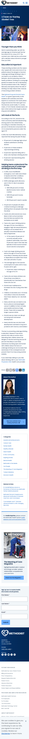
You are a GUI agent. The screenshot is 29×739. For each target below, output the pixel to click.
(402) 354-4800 (6, 649)
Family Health (7, 446)
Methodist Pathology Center (9, 706)
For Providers (5, 701)
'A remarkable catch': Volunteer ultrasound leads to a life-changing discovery (13, 503)
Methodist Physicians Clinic (13, 412)
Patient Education (6, 686)
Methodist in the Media (10, 463)
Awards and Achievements (11, 440)
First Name (8, 595)
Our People (6, 466)
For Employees (5, 698)
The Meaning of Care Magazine (12, 469)
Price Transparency (6, 676)
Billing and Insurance (7, 673)
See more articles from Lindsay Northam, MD (14, 422)
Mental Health (7, 460)
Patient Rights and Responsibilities (10, 688)
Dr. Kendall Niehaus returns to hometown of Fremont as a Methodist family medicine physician (14, 489)
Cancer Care (7, 443)
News (4, 7)
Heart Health (7, 452)
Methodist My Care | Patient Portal (11, 671)
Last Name (8, 604)
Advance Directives (6, 683)
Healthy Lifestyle (8, 449)
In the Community (8, 454)
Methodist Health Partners (8, 696)
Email (6, 612)
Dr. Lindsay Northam (9, 396)
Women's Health (8, 475)
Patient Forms (5, 681)
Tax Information (5, 703)
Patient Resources (8, 667)
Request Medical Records (8, 678)
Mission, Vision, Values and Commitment (12, 716)
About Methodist (7, 713)
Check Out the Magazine (13, 578)
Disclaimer (5, 733)
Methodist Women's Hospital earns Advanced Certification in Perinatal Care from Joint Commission (13, 496)
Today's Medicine (8, 472)
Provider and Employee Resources (14, 693)
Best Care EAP (5, 708)
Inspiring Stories (8, 457)
